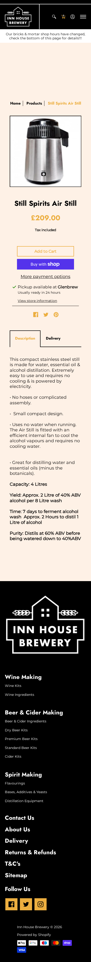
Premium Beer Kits (21, 739)
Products (34, 103)
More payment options (45, 276)
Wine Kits (13, 686)
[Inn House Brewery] (18, 16)
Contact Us (19, 817)
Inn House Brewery (33, 927)
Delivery (16, 840)
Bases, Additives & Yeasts (26, 792)
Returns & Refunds (30, 852)
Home (15, 103)
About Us (17, 829)
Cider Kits (13, 756)
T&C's (12, 863)
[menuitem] (54, 16)
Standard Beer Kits (21, 748)
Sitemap (16, 875)
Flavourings (15, 783)
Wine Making (23, 677)
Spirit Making (23, 774)
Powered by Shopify (34, 935)
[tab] (25, 338)
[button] (54, 16)
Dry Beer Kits (16, 730)
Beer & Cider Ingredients (25, 721)
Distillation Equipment (24, 801)
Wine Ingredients (19, 694)
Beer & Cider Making (34, 712)
